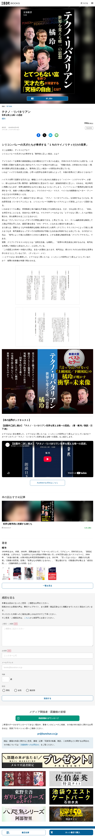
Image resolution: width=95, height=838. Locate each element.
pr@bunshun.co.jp (47, 734)
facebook (38, 135)
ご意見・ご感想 (7, 624)
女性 (20, 690)
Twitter (44, 135)
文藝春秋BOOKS (10, 3)
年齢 (3, 674)
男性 (8, 690)
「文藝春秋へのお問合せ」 (30, 745)
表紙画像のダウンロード (48, 718)
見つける (84, 3)
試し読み (49, 98)
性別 (3, 686)
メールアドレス (7, 662)
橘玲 (4, 119)
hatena (50, 135)
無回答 (32, 690)
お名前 (4, 651)
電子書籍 (9, 106)
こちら (27, 618)
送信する (47, 698)
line (56, 135)
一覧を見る (47, 586)
